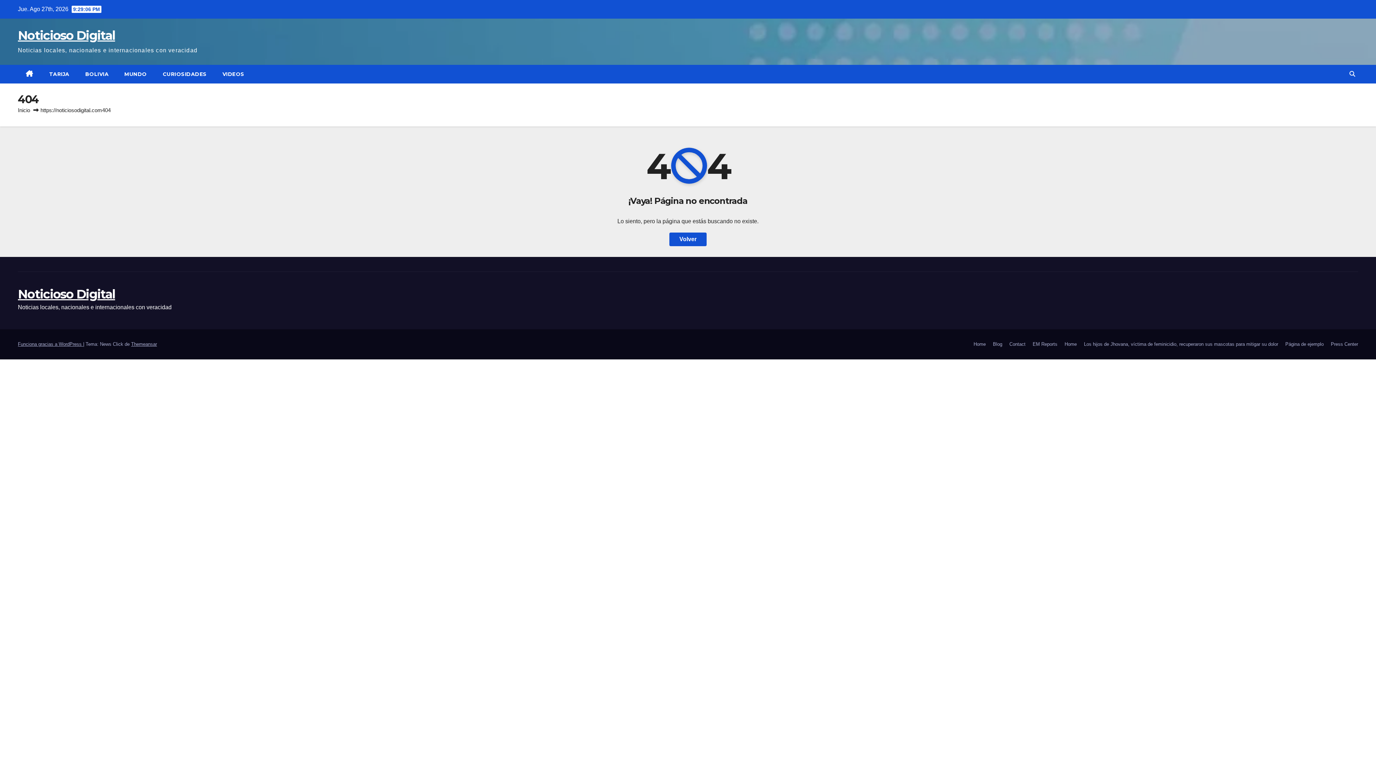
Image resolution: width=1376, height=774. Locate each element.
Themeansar (144, 344)
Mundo (135, 74)
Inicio (24, 110)
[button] (1352, 74)
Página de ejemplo (1304, 344)
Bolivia (97, 74)
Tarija (59, 74)
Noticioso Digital (66, 35)
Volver (688, 239)
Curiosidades (185, 74)
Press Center (1344, 344)
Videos (233, 74)
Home (980, 344)
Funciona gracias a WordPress (50, 344)
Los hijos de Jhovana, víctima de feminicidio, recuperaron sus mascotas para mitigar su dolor (1181, 344)
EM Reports (1045, 344)
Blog (997, 344)
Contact (1017, 344)
